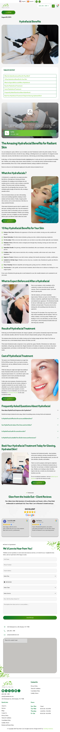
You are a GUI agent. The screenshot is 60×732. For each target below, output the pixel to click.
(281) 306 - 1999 (14, 134)
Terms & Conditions (35, 688)
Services (3, 708)
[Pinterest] (15, 690)
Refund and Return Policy (8, 725)
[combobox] (30, 576)
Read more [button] (34, 534)
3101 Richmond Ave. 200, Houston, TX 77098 (18, 627)
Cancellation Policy (35, 691)
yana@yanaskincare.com (13, 634)
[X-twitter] (6, 690)
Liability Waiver (34, 693)
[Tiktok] (12, 690)
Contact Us (4, 713)
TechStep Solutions (48, 728)
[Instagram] (9, 690)
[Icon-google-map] (19, 690)
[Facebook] (3, 690)
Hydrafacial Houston (13, 392)
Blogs (3, 710)
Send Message (30, 617)
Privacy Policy (34, 686)
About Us (4, 706)
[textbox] (28, 576)
